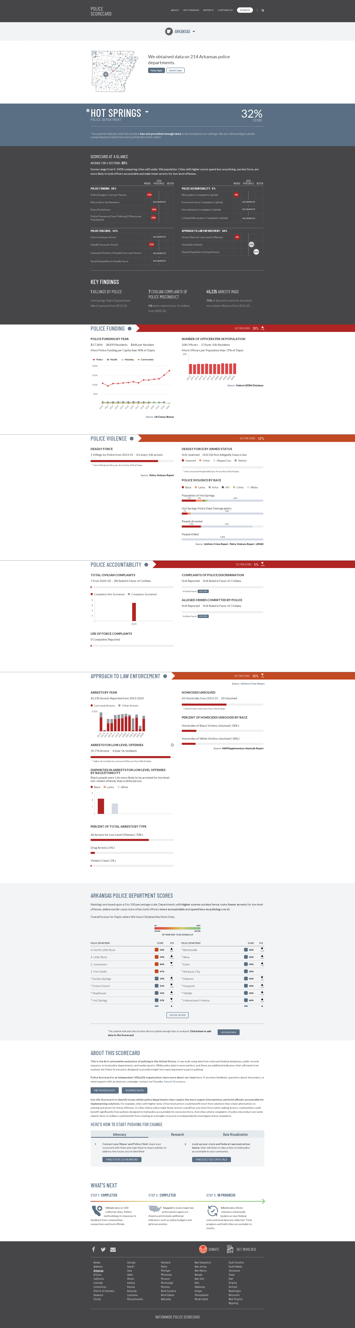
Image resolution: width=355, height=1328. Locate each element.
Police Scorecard (101, 11)
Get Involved (246, 1249)
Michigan (165, 1270)
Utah (231, 1278)
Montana (165, 1286)
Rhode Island (201, 1299)
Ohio (197, 1282)
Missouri (165, 1278)
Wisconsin (234, 1295)
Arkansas (178, 31)
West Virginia (235, 1299)
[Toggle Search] (263, 10)
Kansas (131, 1286)
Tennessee (234, 1270)
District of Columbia (104, 1290)
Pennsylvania (201, 1295)
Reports (208, 10)
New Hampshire (203, 1262)
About (175, 10)
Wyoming (233, 1303)
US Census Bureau (164, 416)
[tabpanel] (177, 1152)
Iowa (129, 1270)
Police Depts (156, 70)
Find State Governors (122, 1159)
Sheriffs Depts (175, 70)
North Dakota (167, 1295)
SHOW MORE (177, 1015)
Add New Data (228, 1032)
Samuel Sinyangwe (174, 1081)
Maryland (165, 1262)
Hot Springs (116, 112)
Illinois (130, 1278)
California (99, 1278)
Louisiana (132, 1295)
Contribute (225, 10)
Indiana (131, 1282)
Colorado (98, 1282)
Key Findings (191, 10)
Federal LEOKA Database (249, 385)
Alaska (97, 1262)
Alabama (98, 1266)
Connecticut (100, 1286)
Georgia (131, 1262)
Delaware (98, 1295)
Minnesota (166, 1274)
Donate (245, 10)
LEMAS (259, 544)
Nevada (198, 1274)
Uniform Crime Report (216, 544)
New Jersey (201, 1266)
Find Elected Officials (211, 1159)
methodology (104, 1090)
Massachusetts (135, 1299)
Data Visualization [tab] (235, 1134)
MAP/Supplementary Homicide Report (242, 748)
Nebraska (166, 1299)
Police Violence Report (161, 475)
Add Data (203, 591)
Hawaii (130, 1266)
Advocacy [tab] (119, 1134)
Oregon (198, 1290)
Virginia (233, 1282)
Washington (235, 1290)
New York (199, 1278)
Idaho (130, 1274)
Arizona (97, 1274)
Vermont (233, 1286)
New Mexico (201, 1270)
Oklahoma (200, 1286)
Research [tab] (177, 1134)
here (199, 1077)
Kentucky (132, 1290)
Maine (164, 1266)
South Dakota (235, 1266)
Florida (97, 1299)
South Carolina (236, 1262)
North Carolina (168, 1290)
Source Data (135, 1090)
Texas (232, 1274)
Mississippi (167, 1282)
